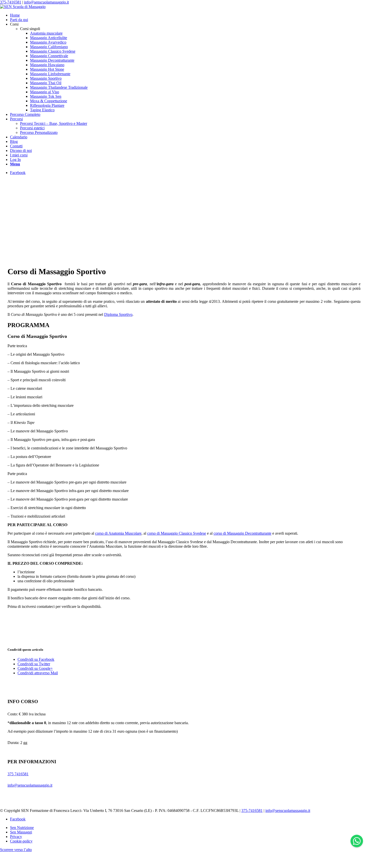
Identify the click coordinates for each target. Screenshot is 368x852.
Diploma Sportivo (118, 314)
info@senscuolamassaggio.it (46, 2)
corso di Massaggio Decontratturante (242, 533)
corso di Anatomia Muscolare (118, 533)
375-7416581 (10, 2)
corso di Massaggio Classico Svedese (176, 533)
